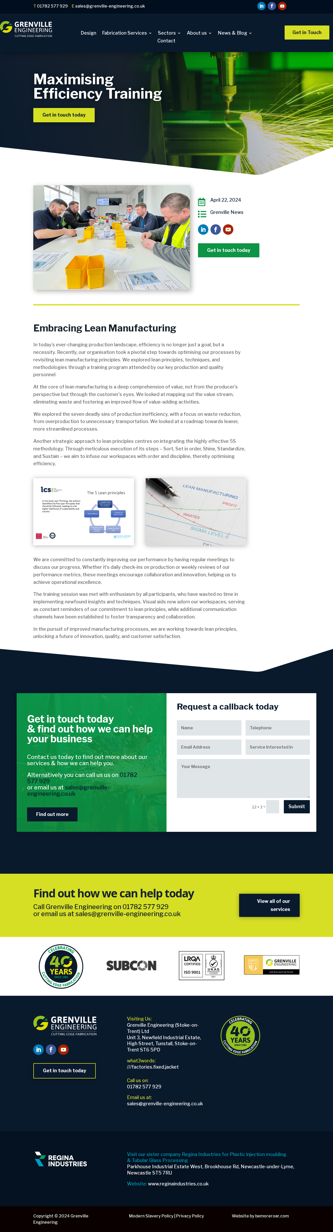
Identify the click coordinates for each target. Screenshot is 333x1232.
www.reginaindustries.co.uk (178, 1183)
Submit (297, 806)
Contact (166, 41)
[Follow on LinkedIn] (261, 6)
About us (197, 33)
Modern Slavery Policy (151, 1216)
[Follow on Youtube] (282, 6)
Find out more (52, 814)
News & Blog (232, 33)
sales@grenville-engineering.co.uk (128, 914)
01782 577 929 (146, 907)
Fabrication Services (124, 33)
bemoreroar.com (272, 1216)
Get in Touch (307, 32)
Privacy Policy (190, 1216)
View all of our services (273, 905)
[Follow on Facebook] (272, 6)
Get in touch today (64, 115)
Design (88, 33)
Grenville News (227, 212)
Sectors (167, 33)
